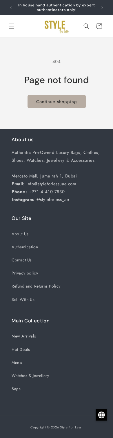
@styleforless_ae (53, 199)
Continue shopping (56, 101)
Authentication (25, 247)
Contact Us (22, 260)
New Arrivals (24, 336)
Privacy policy (25, 273)
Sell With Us (23, 299)
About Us (20, 234)
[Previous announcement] (10, 7)
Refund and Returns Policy (36, 286)
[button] (11, 26)
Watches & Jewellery (30, 375)
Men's (17, 362)
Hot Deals (21, 349)
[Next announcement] (102, 7)
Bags (16, 389)
